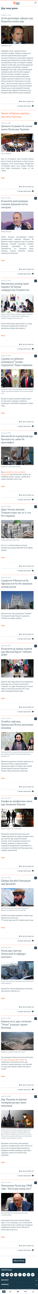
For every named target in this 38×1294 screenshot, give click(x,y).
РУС (25, 1291)
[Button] (26, 101)
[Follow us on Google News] (3, 1274)
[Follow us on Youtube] (11, 1274)
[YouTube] (18, 1291)
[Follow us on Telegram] (24, 1274)
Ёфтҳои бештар (19, 1261)
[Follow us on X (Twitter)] (20, 1274)
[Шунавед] (10, 1291)
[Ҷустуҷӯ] (33, 1291)
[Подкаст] (32, 1274)
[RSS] (28, 1274)
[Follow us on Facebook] (7, 1274)
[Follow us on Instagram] (15, 1274)
